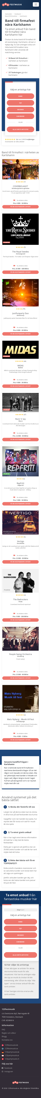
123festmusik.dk (11, 1045)
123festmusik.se (11, 1048)
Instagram (8, 1071)
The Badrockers (20, 599)
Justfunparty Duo (20, 313)
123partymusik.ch (11, 1059)
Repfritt (20, 483)
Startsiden (8, 14)
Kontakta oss (7, 1040)
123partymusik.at (11, 1055)
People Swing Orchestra (20, 654)
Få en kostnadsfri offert (20, 207)
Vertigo (20, 541)
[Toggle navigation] (36, 4)
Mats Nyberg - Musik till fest (20, 719)
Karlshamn (23, 16)
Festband (18, 14)
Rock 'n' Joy (20, 419)
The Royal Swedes (20, 251)
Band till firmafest (11, 16)
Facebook (8, 1068)
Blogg (4, 1036)
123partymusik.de (11, 1052)
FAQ (3, 1029)
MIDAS (20, 365)
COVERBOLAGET (20, 186)
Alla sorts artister (20, 129)
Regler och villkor (9, 1033)
